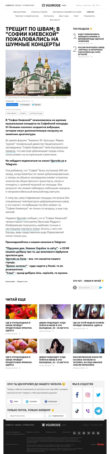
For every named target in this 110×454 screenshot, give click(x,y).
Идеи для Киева (19, 12)
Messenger (52, 402)
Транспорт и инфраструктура (26, 16)
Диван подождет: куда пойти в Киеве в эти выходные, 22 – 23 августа (54, 360)
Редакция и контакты (32, 432)
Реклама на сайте (51, 432)
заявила (10, 151)
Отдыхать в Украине (39, 12)
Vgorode (21, 218)
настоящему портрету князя (23, 228)
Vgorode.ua (57, 160)
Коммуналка (49, 16)
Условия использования (13, 432)
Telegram (33, 402)
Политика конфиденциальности (15, 434)
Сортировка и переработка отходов (67, 12)
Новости (10, 5)
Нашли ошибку (10, 281)
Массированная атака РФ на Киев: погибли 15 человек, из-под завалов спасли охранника (87, 361)
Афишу (79, 5)
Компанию (88, 5)
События (90, 12)
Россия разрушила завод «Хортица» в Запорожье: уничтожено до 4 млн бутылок (91, 51)
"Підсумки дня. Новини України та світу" (32, 248)
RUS (97, 5)
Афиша (18, 5)
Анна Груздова (16, 109)
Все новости (55, 20)
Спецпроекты (89, 16)
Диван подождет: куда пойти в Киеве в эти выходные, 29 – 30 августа (54, 325)
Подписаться (57, 416)
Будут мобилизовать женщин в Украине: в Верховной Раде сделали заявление (91, 37)
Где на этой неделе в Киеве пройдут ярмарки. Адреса (88, 324)
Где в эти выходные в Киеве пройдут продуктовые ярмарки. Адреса (19, 326)
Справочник (28, 5)
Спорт (76, 16)
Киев (64, 425)
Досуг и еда (63, 16)
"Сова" (10, 273)
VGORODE (53, 425)
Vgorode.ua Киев (16, 258)
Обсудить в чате (22, 281)
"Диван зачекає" (16, 265)
